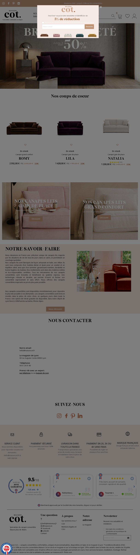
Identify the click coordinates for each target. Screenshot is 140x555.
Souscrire (89, 27)
